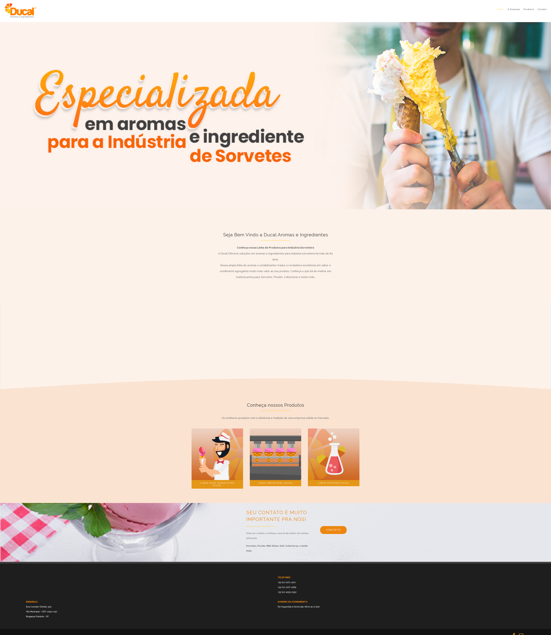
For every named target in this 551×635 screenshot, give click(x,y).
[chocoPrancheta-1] (217, 444)
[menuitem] (502, 9)
